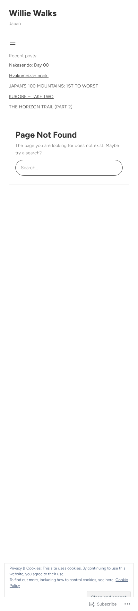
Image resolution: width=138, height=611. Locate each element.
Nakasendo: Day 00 (29, 65)
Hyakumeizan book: (28, 75)
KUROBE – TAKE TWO (31, 96)
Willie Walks (32, 13)
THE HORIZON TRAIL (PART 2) (41, 107)
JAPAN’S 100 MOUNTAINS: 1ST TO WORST (53, 86)
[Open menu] (13, 43)
